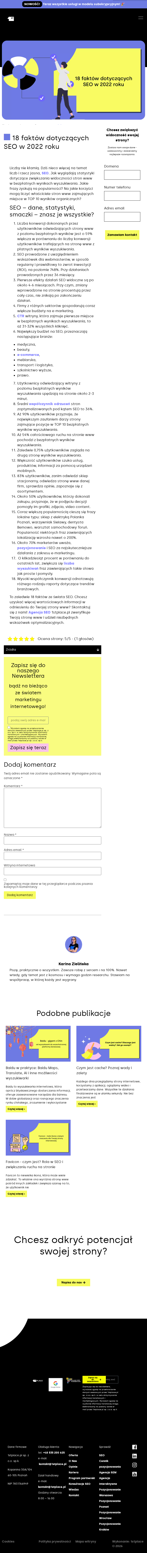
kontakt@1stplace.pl (53, 1464)
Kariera (73, 1472)
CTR (20, 316)
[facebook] (134, 1446)
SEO (45, 173)
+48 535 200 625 (54, 1452)
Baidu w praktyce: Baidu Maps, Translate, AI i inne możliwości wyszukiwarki (32, 1073)
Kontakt (74, 1495)
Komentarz (13, 786)
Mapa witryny (85, 1541)
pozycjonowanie (31, 548)
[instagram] (134, 1464)
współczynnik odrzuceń (49, 404)
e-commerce (28, 355)
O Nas (73, 1461)
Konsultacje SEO (80, 1484)
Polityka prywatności (55, 1541)
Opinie (73, 1466)
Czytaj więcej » (16, 1109)
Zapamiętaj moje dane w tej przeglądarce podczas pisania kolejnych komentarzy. (48, 885)
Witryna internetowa (19, 865)
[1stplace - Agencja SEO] (17, 18)
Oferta (73, 1455)
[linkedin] (134, 1455)
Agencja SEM (107, 1472)
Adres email (14, 849)
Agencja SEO (40, 612)
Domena (111, 166)
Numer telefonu (117, 187)
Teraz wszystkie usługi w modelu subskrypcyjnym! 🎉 (74, 4)
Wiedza (74, 1489)
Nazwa (10, 834)
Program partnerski (82, 1478)
